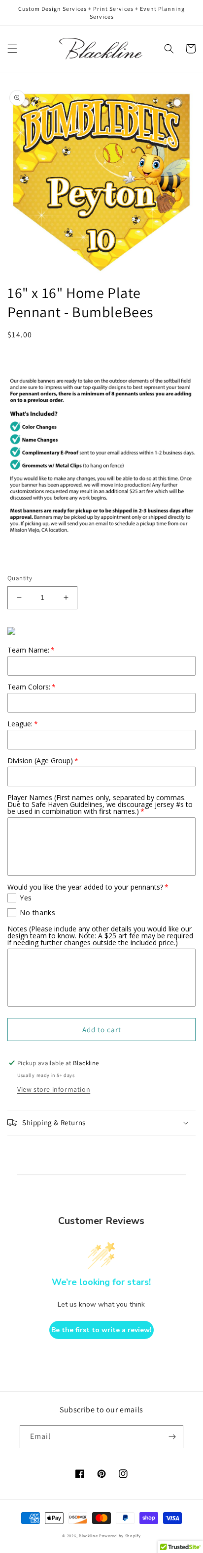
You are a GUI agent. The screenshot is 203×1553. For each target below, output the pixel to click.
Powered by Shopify (120, 1535)
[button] (12, 49)
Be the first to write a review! (101, 1330)
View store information (53, 1089)
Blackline (88, 1535)
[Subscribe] (172, 1436)
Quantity (19, 578)
